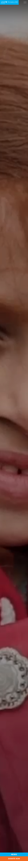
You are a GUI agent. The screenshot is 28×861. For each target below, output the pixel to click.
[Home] (9, 2)
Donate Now (14, 859)
